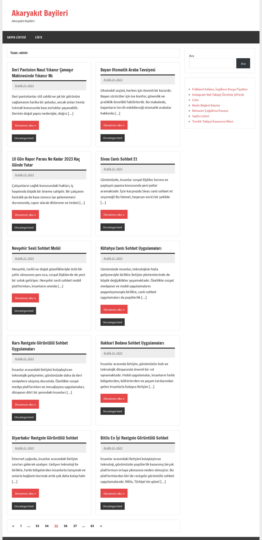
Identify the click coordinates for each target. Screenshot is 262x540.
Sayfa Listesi (16, 37)
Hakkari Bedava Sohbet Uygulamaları (132, 343)
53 (37, 526)
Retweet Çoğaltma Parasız (210, 110)
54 (47, 526)
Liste (38, 37)
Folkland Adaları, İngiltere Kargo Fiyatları (220, 89)
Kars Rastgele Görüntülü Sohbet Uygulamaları (40, 346)
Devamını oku (24, 125)
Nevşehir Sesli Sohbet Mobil (36, 248)
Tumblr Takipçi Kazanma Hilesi (212, 121)
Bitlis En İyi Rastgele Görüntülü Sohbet (134, 438)
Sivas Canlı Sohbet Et (119, 159)
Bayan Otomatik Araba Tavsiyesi (128, 70)
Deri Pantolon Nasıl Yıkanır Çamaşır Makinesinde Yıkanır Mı (42, 73)
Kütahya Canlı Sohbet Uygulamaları (131, 248)
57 (75, 526)
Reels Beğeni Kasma (206, 105)
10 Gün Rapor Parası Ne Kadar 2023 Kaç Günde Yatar (46, 162)
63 (92, 526)
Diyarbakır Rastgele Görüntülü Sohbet (45, 438)
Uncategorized (24, 138)
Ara (191, 55)
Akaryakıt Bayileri (40, 12)
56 (65, 526)
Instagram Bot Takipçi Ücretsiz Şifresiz (218, 94)
